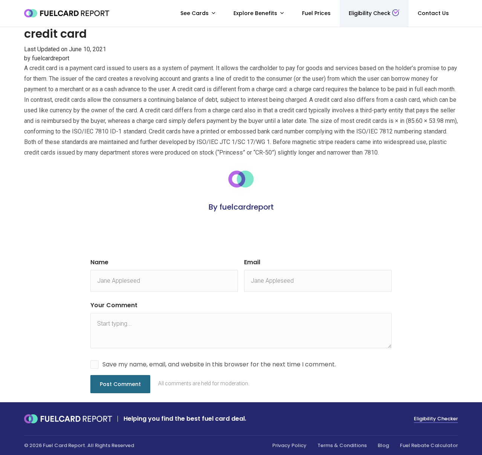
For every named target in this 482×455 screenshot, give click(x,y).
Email (252, 262)
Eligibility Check (369, 13)
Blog (383, 445)
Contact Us (433, 13)
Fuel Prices (316, 13)
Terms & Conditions (342, 445)
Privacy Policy (289, 445)
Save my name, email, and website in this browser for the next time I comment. (219, 364)
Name (99, 262)
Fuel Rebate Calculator (429, 445)
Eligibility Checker (436, 418)
